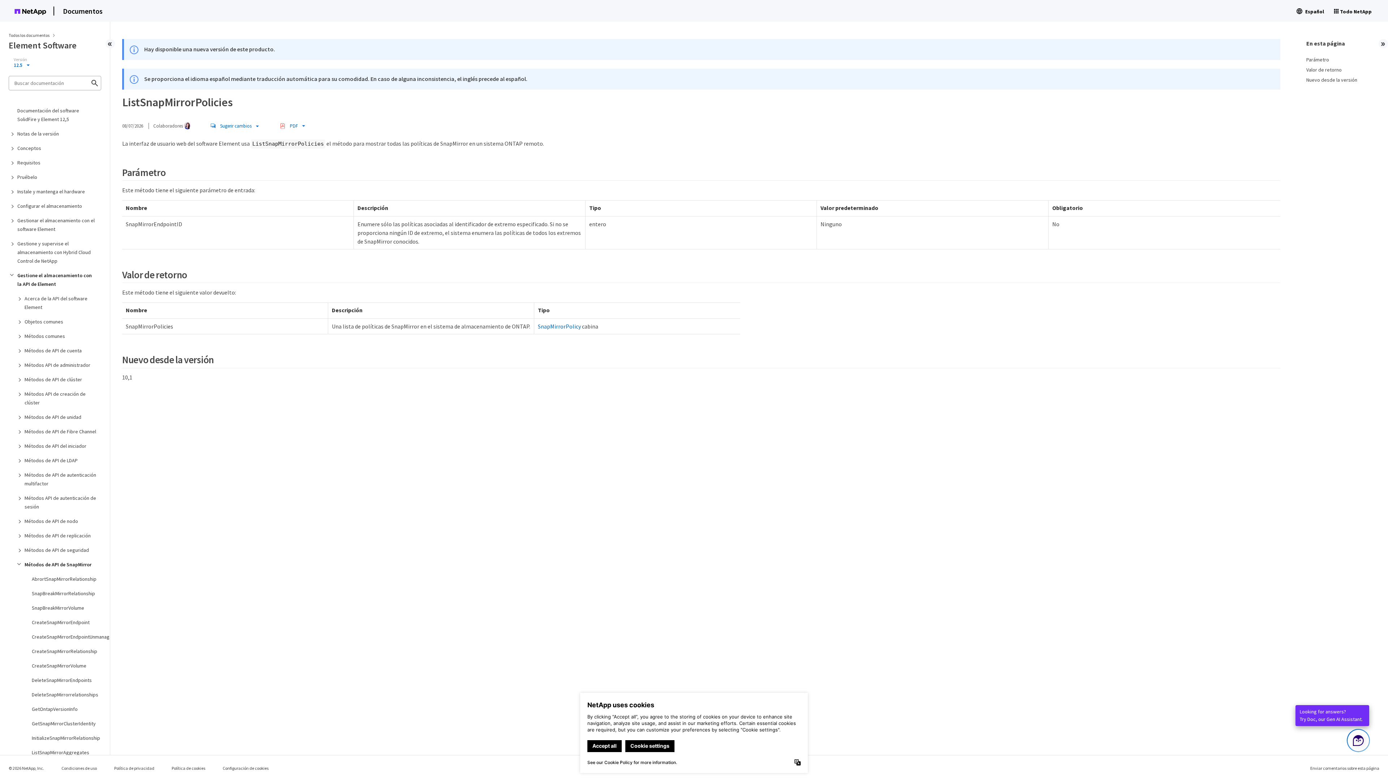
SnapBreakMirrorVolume (58, 608)
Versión (20, 59)
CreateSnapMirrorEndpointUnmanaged (66, 637)
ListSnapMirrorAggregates (60, 752)
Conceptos (29, 148)
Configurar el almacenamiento (49, 206)
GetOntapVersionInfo (55, 709)
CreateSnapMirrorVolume (59, 665)
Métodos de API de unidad (53, 417)
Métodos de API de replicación (58, 535)
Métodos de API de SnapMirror (58, 564)
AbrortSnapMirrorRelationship (64, 579)
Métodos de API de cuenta (53, 350)
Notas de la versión (38, 133)
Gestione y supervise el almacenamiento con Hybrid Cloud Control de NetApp (54, 252)
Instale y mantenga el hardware (51, 191)
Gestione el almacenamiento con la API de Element (54, 279)
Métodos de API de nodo (51, 521)
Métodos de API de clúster (53, 379)
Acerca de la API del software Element (56, 302)
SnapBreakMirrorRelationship (63, 593)
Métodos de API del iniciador (55, 446)
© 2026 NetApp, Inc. (26, 768)
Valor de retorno (1324, 69)
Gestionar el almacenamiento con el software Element (56, 224)
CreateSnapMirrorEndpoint (61, 622)
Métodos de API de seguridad (57, 550)
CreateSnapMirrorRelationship (64, 651)
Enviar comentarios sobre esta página (1344, 768)
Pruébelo (27, 177)
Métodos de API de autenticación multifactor (60, 479)
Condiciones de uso (79, 768)
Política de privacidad (134, 768)
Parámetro (1317, 59)
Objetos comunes (44, 321)
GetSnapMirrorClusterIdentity (64, 723)
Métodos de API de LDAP (51, 460)
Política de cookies (188, 768)
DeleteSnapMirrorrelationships (65, 694)
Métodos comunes (45, 336)
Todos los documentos (29, 35)
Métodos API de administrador (57, 365)
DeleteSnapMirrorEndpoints (62, 680)
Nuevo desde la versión (1331, 80)
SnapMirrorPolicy (559, 326)
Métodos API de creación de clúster (55, 398)
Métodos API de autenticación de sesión (60, 502)
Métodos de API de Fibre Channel (60, 431)
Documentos (83, 11)
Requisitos (28, 162)
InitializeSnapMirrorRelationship (66, 738)
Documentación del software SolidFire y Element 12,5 (48, 115)
